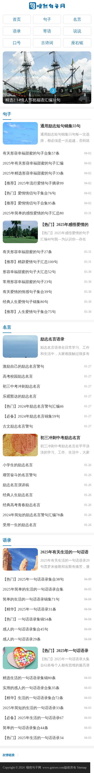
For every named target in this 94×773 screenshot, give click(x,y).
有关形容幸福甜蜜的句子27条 (27, 252)
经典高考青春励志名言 (21, 505)
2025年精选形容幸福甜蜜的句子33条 (33, 173)
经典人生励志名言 (18, 495)
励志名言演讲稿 (16, 485)
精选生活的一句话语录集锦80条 (29, 678)
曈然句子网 (33, 767)
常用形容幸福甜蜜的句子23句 (27, 282)
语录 (17, 31)
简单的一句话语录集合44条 (25, 728)
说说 (77, 31)
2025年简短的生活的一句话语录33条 (33, 708)
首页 (17, 19)
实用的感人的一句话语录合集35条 (31, 688)
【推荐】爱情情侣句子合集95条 (29, 203)
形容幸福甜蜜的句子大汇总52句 (29, 272)
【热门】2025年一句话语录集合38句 (33, 579)
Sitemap (81, 767)
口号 (17, 43)
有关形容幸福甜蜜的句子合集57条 (31, 153)
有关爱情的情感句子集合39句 (27, 292)
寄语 (47, 31)
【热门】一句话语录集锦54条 (27, 619)
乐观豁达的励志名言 (20, 396)
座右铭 (77, 43)
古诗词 (47, 43)
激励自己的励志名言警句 (23, 366)
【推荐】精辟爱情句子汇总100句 (30, 262)
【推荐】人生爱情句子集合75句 (29, 312)
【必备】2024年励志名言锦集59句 (31, 416)
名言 (77, 19)
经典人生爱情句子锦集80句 (25, 302)
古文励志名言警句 (18, 426)
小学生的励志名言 (18, 465)
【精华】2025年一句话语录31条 (29, 609)
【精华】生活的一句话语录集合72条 (33, 698)
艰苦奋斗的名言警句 (20, 475)
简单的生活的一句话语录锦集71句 (31, 599)
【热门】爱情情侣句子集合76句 (29, 193)
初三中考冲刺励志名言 (21, 386)
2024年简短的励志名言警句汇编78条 (33, 515)
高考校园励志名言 (18, 376)
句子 (47, 19)
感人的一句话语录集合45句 (25, 629)
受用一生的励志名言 (20, 525)
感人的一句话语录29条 (22, 639)
